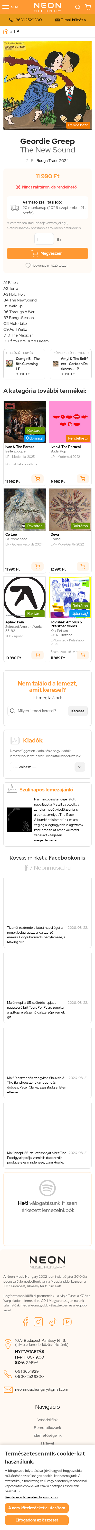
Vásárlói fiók (48, 1419)
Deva (55, 535)
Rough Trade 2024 (53, 160)
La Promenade (16, 539)
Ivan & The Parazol (20, 447)
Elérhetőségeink (48, 1435)
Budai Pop (58, 451)
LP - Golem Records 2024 (24, 544)
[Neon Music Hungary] (5, 32)
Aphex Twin (14, 622)
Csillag (55, 539)
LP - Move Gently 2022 (67, 544)
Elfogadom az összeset (37, 1520)
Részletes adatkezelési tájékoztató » (31, 1497)
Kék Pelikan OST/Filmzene (61, 633)
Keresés (77, 711)
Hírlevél (47, 1443)
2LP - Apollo (14, 636)
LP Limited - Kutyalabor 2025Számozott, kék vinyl (68, 646)
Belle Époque (15, 451)
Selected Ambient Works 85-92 (23, 629)
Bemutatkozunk (47, 1427)
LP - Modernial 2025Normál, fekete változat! (22, 460)
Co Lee (11, 535)
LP (16, 31)
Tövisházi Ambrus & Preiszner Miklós (66, 624)
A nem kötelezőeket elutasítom (36, 1508)
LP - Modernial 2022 (65, 457)
